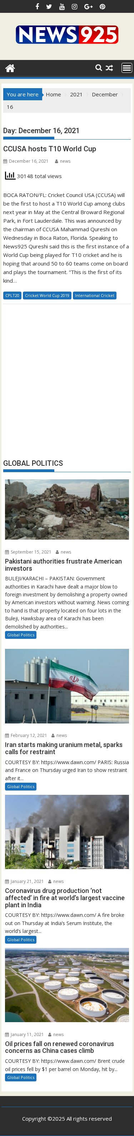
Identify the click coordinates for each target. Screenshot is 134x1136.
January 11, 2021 (27, 1034)
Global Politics (20, 634)
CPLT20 (12, 295)
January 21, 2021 (27, 881)
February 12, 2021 (28, 735)
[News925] (10, 67)
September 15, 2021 (30, 552)
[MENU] (126, 68)
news (65, 161)
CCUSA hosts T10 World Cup (49, 149)
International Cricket (94, 295)
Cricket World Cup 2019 (47, 295)
